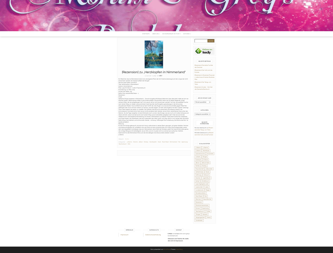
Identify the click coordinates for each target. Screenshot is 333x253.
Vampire (204, 214)
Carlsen (198, 156)
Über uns (155, 34)
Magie (208, 190)
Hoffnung (198, 175)
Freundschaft (200, 169)
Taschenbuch (122, 144)
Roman (198, 208)
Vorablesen (199, 220)
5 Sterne (129, 142)
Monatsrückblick (201, 193)
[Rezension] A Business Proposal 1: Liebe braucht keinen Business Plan (204, 77)
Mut (205, 196)
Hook (159, 142)
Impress (198, 178)
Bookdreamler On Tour (171, 34)
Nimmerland (173, 142)
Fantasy (146, 142)
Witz (128, 144)
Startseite (146, 34)
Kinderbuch (205, 181)
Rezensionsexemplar (202, 205)
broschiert (210, 153)
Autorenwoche (200, 153)
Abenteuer (206, 150)
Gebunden (209, 169)
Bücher (127, 139)
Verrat (209, 217)
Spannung (184, 142)
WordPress (166, 249)
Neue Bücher (207, 199)
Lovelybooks (200, 190)
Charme (135, 142)
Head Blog (179, 249)
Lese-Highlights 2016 (202, 184)
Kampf (198, 181)
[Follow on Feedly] (205, 51)
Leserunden (199, 187)
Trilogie (198, 214)
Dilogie (204, 156)
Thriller (208, 211)
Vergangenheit (200, 217)
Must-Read (165, 142)
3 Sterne (198, 147)
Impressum (124, 235)
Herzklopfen (153, 142)
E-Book (205, 160)
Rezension (199, 202)
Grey (160, 75)
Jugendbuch (206, 178)
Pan (179, 142)
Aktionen (186, 34)
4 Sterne (205, 147)
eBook (141, 142)
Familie (198, 166)
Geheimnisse (199, 172)
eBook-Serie (205, 163)
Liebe (206, 187)
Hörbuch (206, 175)
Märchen (198, 199)
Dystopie (198, 160)
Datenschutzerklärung (153, 235)
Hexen (207, 172)
